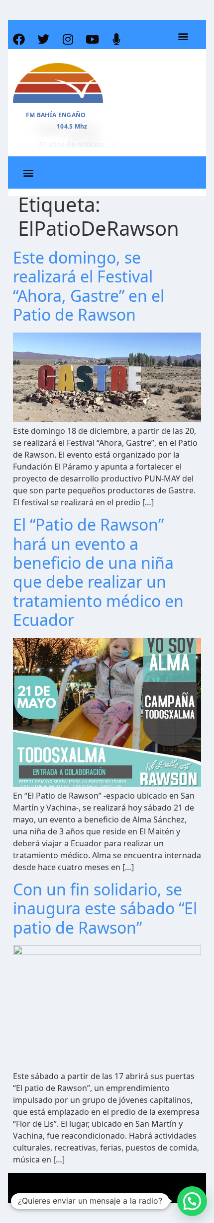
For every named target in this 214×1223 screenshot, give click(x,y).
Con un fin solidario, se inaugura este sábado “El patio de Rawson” (105, 908)
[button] (183, 36)
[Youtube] (92, 39)
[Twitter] (43, 39)
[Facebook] (19, 39)
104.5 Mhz (72, 126)
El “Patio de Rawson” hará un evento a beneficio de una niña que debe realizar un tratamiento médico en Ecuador (98, 572)
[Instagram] (68, 39)
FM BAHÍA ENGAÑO (56, 115)
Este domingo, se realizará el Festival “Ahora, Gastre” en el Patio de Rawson (88, 286)
